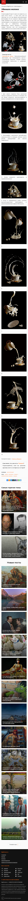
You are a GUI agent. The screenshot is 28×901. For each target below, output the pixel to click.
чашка (15, 476)
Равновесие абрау (7, 56)
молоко (11, 474)
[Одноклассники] (9, 480)
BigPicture (10, 6)
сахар (15, 474)
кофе (6, 474)
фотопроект (17, 6)
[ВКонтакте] (7, 480)
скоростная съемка (6, 476)
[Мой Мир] (11, 480)
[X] (13, 480)
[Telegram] (20, 480)
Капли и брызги (16, 459)
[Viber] (17, 480)
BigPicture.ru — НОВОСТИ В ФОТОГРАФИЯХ (11, 882)
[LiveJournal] (15, 480)
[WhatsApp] (19, 480)
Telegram (21, 463)
